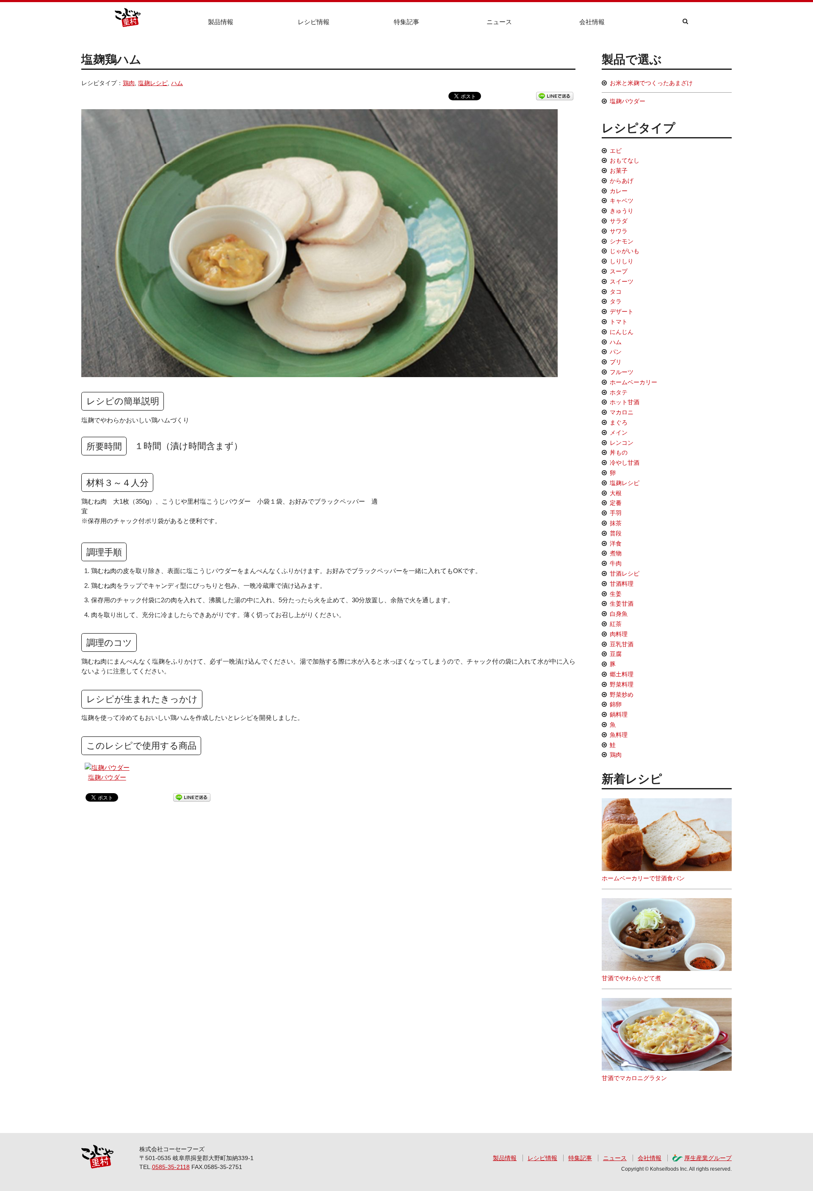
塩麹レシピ (153, 83)
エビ (616, 150)
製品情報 (220, 21)
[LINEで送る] (554, 95)
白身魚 (619, 613)
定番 (616, 502)
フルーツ (621, 372)
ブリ (616, 361)
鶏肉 (129, 83)
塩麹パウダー (107, 777)
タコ (616, 291)
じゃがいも (624, 251)
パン (616, 351)
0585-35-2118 (171, 1166)
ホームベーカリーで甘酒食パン (643, 878)
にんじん (621, 331)
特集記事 (406, 21)
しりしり (621, 261)
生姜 (616, 593)
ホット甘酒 (624, 402)
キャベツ (621, 200)
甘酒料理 (621, 583)
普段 (616, 533)
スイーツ (621, 281)
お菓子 (619, 170)
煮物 (616, 553)
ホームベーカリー (633, 382)
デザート (621, 311)
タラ (616, 301)
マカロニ (621, 412)
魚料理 (619, 734)
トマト (619, 321)
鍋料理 (619, 714)
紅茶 (616, 623)
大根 (616, 493)
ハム (177, 83)
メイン (619, 432)
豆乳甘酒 (621, 644)
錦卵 (616, 704)
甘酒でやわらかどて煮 (631, 978)
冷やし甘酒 (624, 462)
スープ (619, 271)
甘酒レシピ (624, 573)
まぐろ (619, 422)
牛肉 (616, 563)
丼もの (619, 452)
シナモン (621, 241)
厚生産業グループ (708, 1158)
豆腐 (616, 654)
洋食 (616, 543)
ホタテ (619, 392)
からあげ (621, 180)
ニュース (499, 21)
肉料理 (619, 634)
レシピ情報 (313, 21)
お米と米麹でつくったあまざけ (651, 83)
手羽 (616, 513)
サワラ (619, 231)
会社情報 (592, 21)
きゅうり (621, 210)
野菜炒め (621, 694)
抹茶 (616, 523)
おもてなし (624, 160)
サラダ (619, 221)
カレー (619, 190)
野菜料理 (621, 684)
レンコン (621, 442)
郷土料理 (621, 674)
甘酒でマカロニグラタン (634, 1078)
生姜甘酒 (621, 603)
